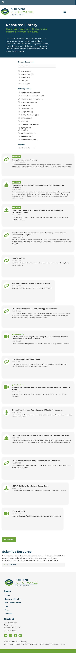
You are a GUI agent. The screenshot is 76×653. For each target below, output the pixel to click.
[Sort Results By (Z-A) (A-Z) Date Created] (26, 148)
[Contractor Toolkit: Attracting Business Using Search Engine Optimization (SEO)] (6, 210)
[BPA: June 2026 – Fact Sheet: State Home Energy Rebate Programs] (6, 437)
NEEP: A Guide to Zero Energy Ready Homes (30, 486)
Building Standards (28, 102)
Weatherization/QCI (29, 139)
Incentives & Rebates (29, 124)
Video (24, 81)
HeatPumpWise (18, 258)
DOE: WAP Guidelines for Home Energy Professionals (34, 309)
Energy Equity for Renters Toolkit (26, 359)
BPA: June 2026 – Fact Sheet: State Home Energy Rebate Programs (40, 435)
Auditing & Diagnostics (30, 93)
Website (25, 84)
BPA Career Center (13, 603)
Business (25, 105)
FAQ (7, 606)
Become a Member (13, 599)
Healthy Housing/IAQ (29, 115)
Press (7, 610)
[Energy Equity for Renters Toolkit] (6, 361)
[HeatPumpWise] (6, 260)
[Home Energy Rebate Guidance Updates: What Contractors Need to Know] (6, 387)
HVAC (24, 121)
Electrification (26, 108)
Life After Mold (18, 511)
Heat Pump (26, 118)
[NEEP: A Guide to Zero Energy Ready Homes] (6, 488)
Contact (8, 614)
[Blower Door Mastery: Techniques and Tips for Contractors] (6, 412)
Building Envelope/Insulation (32, 96)
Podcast (25, 77)
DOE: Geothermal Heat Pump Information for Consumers (36, 461)
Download (25, 71)
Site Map (23, 641)
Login (7, 595)
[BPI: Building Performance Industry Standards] (6, 286)
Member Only (27, 74)
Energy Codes (26, 112)
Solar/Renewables (28, 133)
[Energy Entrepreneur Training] (6, 159)
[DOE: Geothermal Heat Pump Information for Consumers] (6, 463)
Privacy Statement (11, 641)
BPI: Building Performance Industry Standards (31, 283)
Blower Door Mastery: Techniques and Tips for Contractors (37, 410)
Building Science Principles (31, 99)
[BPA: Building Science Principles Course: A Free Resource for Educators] (6, 184)
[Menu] (64, 11)
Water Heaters (27, 136)
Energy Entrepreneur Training (24, 160)
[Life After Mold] (6, 513)
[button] (9, 539)
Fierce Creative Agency (58, 644)
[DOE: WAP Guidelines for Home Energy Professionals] (6, 311)
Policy (24, 130)
